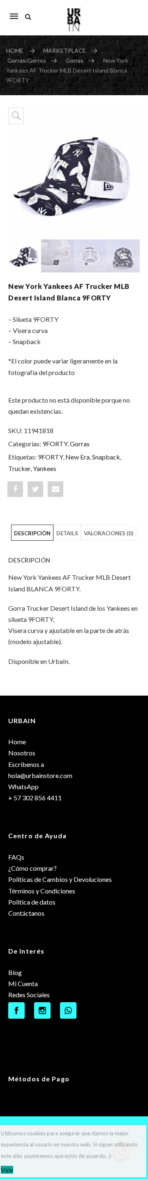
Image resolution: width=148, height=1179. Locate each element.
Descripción (32, 533)
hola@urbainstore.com (40, 775)
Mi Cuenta (23, 983)
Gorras (74, 60)
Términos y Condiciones (41, 891)
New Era (77, 457)
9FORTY (54, 444)
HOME (15, 50)
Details (67, 533)
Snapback (106, 457)
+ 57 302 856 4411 (35, 798)
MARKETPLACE (64, 50)
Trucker (19, 468)
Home (17, 741)
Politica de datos (32, 902)
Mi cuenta (129, 12)
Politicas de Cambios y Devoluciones (60, 879)
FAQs (16, 857)
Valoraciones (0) (108, 533)
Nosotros (21, 753)
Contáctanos (26, 913)
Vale (7, 1170)
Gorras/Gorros (26, 60)
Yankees (44, 468)
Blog (15, 972)
